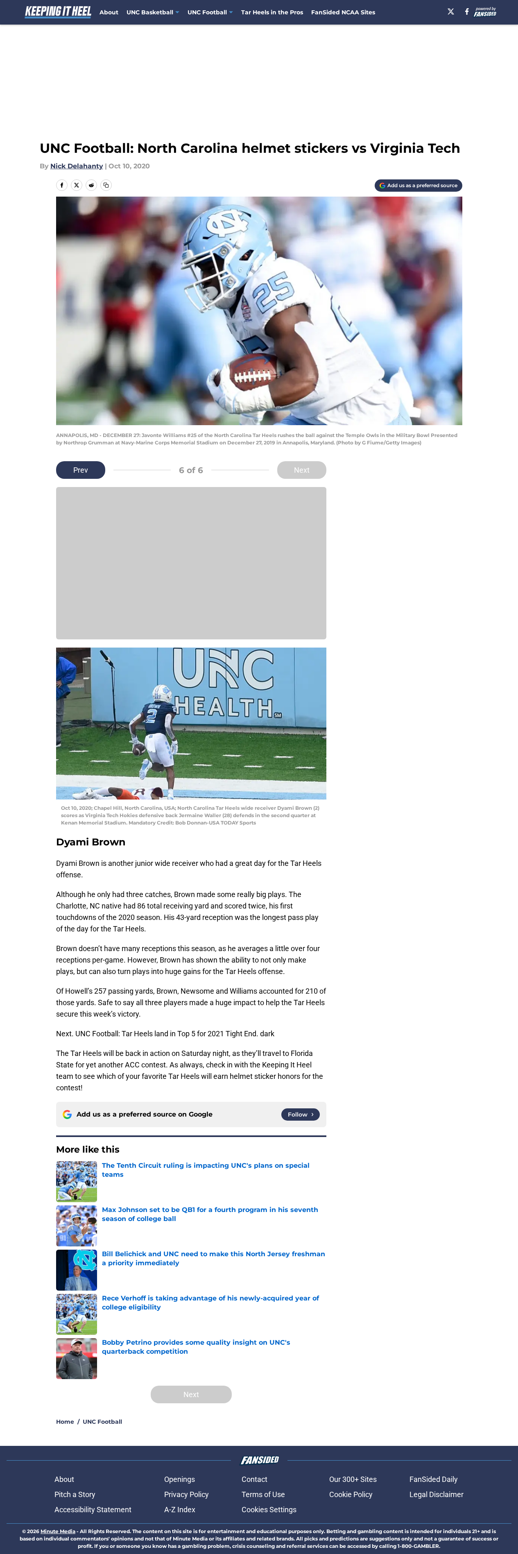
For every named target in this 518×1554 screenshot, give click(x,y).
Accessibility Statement (92, 1509)
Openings (179, 1479)
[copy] (106, 185)
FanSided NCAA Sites (343, 12)
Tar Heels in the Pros (272, 12)
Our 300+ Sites (353, 1479)
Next (302, 470)
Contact (254, 1479)
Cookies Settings (269, 1509)
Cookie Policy (351, 1494)
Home (65, 1421)
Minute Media (58, 1531)
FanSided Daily (433, 1479)
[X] (451, 11)
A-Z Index (179, 1509)
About (109, 12)
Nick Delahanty (76, 166)
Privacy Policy (186, 1494)
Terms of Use (263, 1494)
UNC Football (102, 1421)
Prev (80, 470)
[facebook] (467, 11)
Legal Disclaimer (436, 1494)
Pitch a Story (74, 1494)
